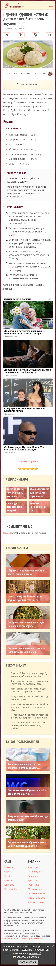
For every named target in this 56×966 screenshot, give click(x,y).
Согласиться (28, 962)
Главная (8, 867)
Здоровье (33, 876)
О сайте (8, 876)
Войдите (7, 532)
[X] (21, 34)
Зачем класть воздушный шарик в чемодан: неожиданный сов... (38, 501)
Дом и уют (33, 867)
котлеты (23, 461)
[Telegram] (6, 34)
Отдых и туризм (36, 893)
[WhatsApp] (35, 34)
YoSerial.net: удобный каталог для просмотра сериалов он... (39, 491)
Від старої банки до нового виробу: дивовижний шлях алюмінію (29, 675)
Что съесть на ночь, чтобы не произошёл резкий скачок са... (24, 766)
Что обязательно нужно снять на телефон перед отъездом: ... (15, 491)
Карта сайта (10, 889)
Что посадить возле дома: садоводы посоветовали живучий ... (14, 503)
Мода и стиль (35, 889)
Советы (8, 871)
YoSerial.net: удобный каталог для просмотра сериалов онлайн (28, 690)
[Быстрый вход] (44, 5)
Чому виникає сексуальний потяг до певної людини (30, 698)
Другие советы (36, 902)
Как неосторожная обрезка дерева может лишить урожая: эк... (26, 844)
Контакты (9, 884)
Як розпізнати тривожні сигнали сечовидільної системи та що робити (28, 725)
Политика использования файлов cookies (23, 938)
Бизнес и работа (37, 897)
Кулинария (34, 884)
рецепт (34, 461)
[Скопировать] (49, 34)
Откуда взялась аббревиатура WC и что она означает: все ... (26, 792)
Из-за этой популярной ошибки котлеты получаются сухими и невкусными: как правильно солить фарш (26, 191)
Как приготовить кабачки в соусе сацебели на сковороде (25, 624)
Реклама (8, 880)
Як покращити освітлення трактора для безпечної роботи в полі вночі (29, 716)
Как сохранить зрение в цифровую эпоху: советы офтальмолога (29, 682)
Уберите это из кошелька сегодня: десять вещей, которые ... (26, 572)
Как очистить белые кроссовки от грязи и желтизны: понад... (26, 650)
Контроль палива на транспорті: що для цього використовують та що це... (30, 707)
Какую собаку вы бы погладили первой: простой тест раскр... (24, 598)
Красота (32, 880)
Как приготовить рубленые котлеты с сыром (23, 180)
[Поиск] (39, 5)
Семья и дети (35, 871)
